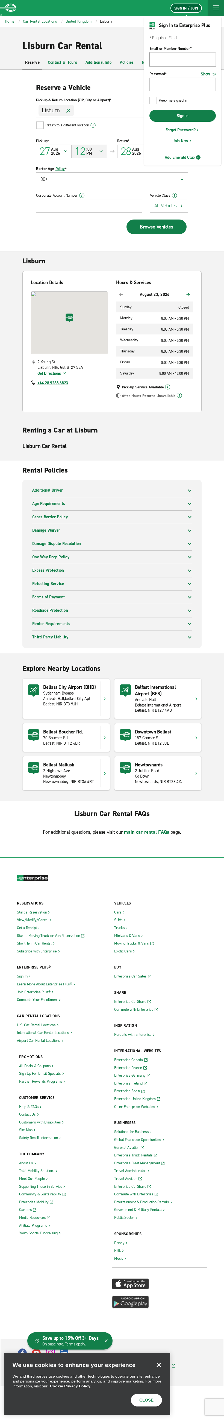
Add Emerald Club (180, 157)
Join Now (180, 141)
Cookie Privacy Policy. (70, 1386)
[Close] (158, 1365)
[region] (87, 1384)
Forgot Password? (181, 130)
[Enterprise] (8, 8)
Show (205, 74)
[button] (216, 8)
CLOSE (146, 1400)
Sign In (182, 115)
